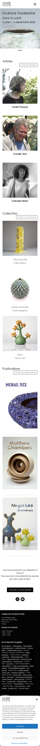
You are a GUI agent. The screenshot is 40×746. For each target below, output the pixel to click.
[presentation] (20, 86)
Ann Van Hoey (20, 686)
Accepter (20, 726)
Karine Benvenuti (7, 648)
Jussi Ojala (10, 677)
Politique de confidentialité (19, 743)
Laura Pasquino (19, 679)
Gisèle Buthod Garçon (14, 650)
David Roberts (18, 684)
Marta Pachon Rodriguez (23, 677)
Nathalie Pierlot (20, 200)
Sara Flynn (10, 664)
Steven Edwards (26, 659)
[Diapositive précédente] (31, 44)
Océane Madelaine (18, 672)
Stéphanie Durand (13, 659)
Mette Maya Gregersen (21, 666)
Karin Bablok (28, 646)
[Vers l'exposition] (20, 238)
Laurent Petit (11, 681)
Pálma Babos (17, 646)
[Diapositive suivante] (36, 44)
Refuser (20, 732)
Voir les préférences (20, 738)
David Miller (17, 675)
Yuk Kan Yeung (23, 688)
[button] (37, 699)
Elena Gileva (6, 666)
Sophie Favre (17, 661)
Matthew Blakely (20, 648)
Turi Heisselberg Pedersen (16, 668)
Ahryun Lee (6, 672)
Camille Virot (20, 153)
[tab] (18, 50)
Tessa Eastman (7, 661)
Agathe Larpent (23, 670)
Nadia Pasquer (20, 106)
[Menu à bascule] (35, 4)
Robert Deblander (17, 657)
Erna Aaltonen (6, 646)
